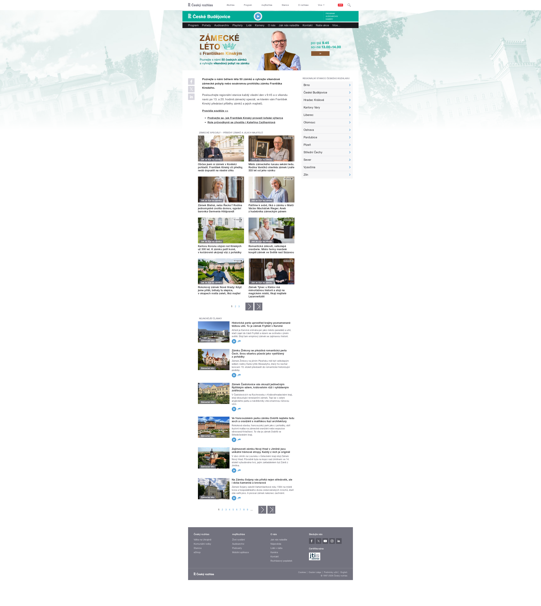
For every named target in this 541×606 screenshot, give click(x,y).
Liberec (308, 115)
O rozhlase (303, 5)
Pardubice (310, 137)
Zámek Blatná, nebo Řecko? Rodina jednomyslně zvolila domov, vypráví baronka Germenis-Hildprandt (220, 208)
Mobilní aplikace (240, 552)
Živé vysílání (238, 539)
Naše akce (322, 25)
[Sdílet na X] (191, 89)
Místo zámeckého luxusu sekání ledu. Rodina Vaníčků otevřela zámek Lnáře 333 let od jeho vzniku (271, 167)
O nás (271, 25)
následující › (249, 306)
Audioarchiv (332, 16)
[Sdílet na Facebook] (191, 81)
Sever (307, 159)
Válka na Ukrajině (202, 539)
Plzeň (307, 144)
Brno (307, 85)
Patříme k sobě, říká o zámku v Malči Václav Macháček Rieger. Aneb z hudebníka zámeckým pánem (271, 208)
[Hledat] (349, 5)
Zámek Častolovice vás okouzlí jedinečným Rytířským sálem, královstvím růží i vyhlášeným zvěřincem (260, 387)
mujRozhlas (266, 5)
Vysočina (309, 167)
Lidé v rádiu (276, 548)
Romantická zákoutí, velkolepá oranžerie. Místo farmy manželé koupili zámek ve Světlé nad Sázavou (271, 249)
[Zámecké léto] (270, 49)
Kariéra (274, 552)
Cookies (302, 572)
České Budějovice (315, 92)
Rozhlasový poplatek (281, 560)
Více (336, 25)
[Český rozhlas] (200, 5)
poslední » (258, 306)
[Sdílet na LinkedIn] (191, 96)
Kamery (329, 19)
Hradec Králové (314, 100)
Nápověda (275, 544)
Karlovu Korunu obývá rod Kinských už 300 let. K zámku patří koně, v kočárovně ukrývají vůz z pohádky (219, 249)
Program (248, 5)
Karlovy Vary (312, 107)
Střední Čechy (313, 152)
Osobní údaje (315, 572)
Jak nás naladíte (289, 25)
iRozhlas (231, 5)
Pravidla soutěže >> (215, 110)
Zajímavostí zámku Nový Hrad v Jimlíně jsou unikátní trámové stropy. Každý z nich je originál (261, 450)
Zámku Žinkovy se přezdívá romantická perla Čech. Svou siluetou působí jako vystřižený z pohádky (259, 353)
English (344, 572)
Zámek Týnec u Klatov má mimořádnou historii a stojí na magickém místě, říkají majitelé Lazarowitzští (267, 292)
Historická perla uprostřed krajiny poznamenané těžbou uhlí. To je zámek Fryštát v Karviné (261, 324)
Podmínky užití (331, 572)
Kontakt (307, 25)
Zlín (306, 174)
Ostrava (309, 130)
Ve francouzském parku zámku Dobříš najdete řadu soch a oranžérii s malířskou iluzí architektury (263, 420)
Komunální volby (202, 544)
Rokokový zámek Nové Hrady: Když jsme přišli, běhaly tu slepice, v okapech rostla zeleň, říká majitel (220, 290)
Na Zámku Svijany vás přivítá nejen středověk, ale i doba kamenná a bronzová (262, 481)
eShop (197, 552)
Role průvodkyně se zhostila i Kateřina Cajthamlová (241, 122)
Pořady (206, 25)
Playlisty (237, 25)
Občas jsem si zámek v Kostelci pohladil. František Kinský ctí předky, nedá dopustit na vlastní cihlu (220, 167)
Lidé (249, 25)
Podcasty (237, 548)
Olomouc (309, 122)
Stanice (285, 5)
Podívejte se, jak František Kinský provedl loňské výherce (245, 118)
